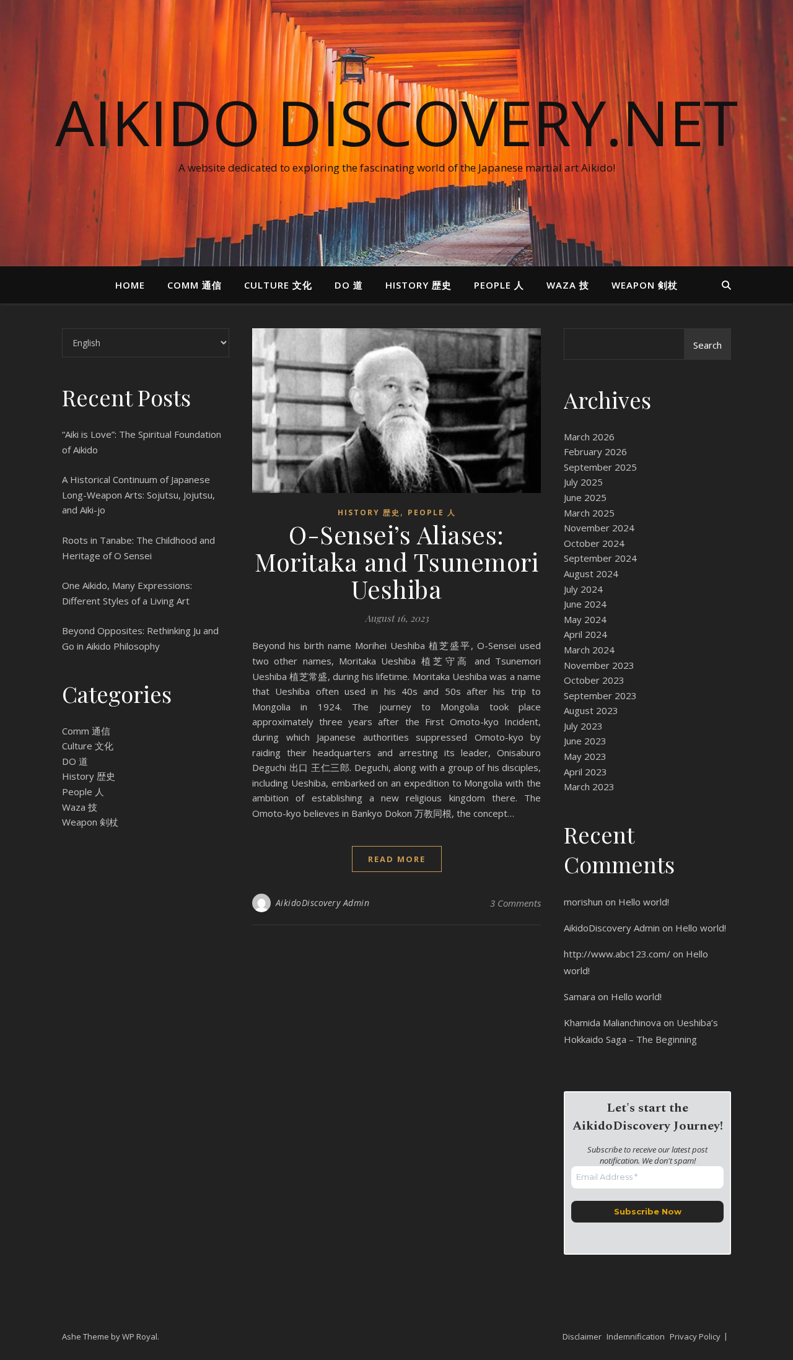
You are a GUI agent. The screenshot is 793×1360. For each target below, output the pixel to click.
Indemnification (636, 1336)
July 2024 (583, 589)
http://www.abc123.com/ (617, 954)
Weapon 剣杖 (644, 285)
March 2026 (589, 436)
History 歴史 (418, 285)
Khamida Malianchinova (612, 1022)
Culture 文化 (278, 285)
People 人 (499, 285)
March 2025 (589, 513)
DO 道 (349, 285)
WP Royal (139, 1336)
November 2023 (599, 665)
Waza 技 (567, 285)
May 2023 (585, 756)
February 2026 (595, 451)
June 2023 (585, 740)
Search (707, 345)
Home (130, 285)
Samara (579, 996)
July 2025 (583, 482)
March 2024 (589, 649)
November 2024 (599, 527)
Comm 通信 (194, 285)
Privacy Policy (695, 1336)
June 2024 (585, 604)
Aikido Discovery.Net (396, 122)
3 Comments (515, 903)
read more (397, 859)
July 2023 (583, 726)
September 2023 (600, 695)
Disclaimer (582, 1336)
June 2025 (585, 497)
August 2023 (591, 710)
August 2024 (591, 573)
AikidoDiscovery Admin (323, 903)
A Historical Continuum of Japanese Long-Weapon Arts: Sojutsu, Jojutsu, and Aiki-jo (138, 494)
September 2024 (600, 558)
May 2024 (585, 619)
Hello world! (643, 902)
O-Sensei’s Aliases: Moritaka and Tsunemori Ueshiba (396, 561)
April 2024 (585, 634)
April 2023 (585, 771)
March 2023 (589, 786)
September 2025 (600, 467)
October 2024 (594, 543)
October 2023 (594, 680)
